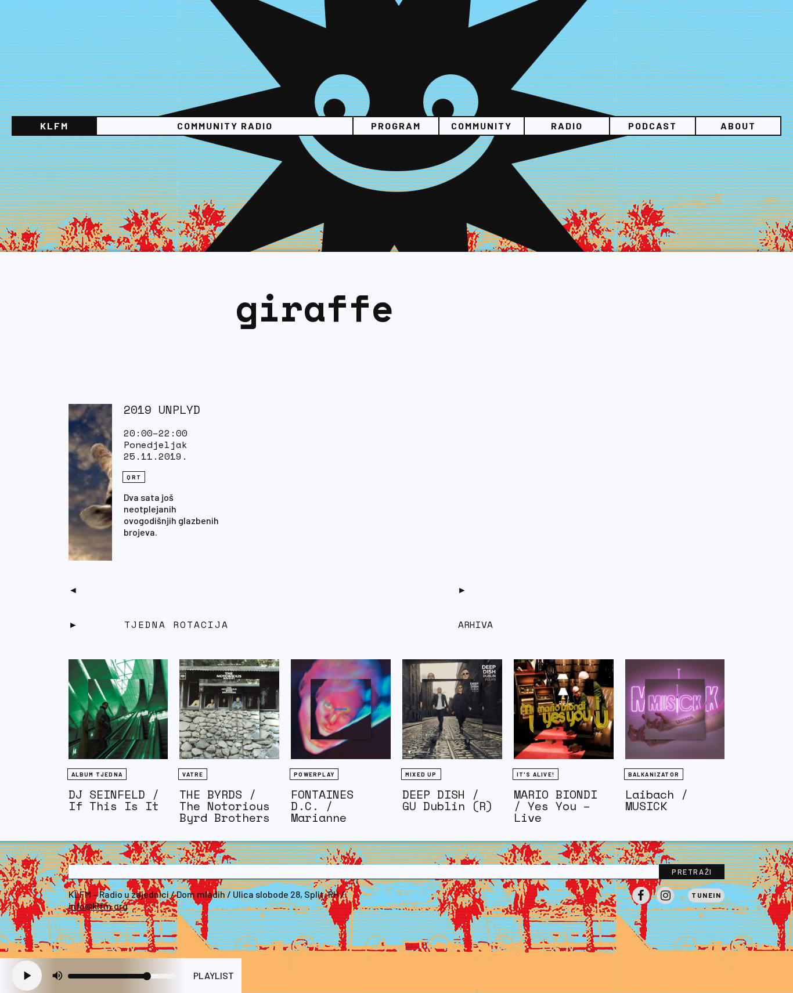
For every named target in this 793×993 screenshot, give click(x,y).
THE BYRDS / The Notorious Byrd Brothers (224, 806)
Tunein (706, 895)
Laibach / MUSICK (656, 800)
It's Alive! (535, 774)
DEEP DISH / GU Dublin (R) (447, 800)
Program (396, 125)
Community (481, 125)
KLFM (54, 125)
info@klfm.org (98, 905)
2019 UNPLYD (162, 409)
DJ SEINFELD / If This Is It (114, 800)
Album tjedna (96, 774)
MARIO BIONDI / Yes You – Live (555, 806)
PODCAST (652, 125)
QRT (134, 477)
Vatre (192, 774)
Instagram (665, 903)
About (738, 125)
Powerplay (314, 774)
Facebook (641, 903)
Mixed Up (421, 774)
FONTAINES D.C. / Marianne (322, 806)
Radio (567, 125)
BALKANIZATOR (653, 774)
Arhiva (475, 624)
